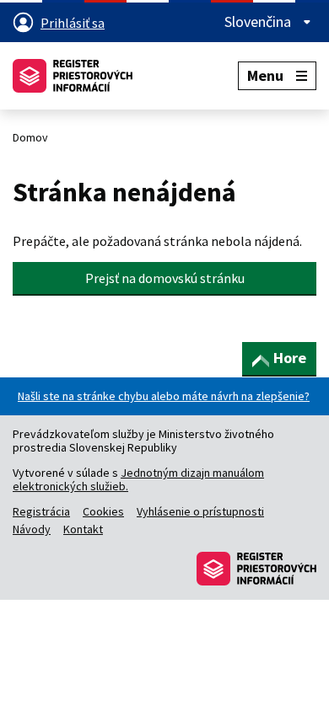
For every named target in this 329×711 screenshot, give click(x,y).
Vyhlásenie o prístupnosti (200, 511)
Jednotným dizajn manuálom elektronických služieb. (138, 479)
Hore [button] (289, 357)
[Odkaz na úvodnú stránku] (72, 76)
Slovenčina (259, 22)
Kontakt (83, 529)
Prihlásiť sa (72, 22)
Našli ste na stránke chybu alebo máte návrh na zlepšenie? (164, 396)
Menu (265, 75)
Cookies (103, 511)
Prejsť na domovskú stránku (165, 278)
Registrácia (41, 511)
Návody (32, 529)
